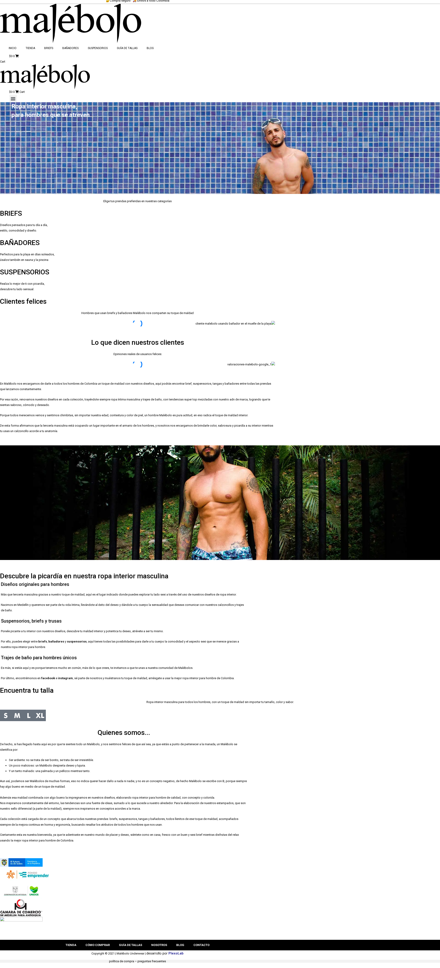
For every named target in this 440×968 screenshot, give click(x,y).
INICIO (12, 48)
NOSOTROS (159, 945)
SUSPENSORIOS (98, 48)
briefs (42, 641)
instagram (65, 678)
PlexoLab (176, 953)
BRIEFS (48, 48)
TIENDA (30, 48)
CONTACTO (201, 945)
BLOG (150, 48)
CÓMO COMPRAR (97, 945)
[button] (13, 98)
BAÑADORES (70, 48)
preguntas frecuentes (152, 961)
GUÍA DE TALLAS (127, 48)
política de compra (121, 961)
